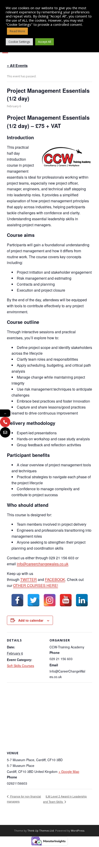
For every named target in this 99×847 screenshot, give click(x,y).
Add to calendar (30, 620)
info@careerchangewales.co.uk (42, 563)
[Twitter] (33, 600)
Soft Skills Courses (20, 665)
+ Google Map (68, 771)
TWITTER (28, 579)
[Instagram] (49, 600)
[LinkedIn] (82, 600)
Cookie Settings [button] (19, 42)
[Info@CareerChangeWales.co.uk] (5, 432)
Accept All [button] (44, 42)
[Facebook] (17, 600)
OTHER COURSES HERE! (35, 585)
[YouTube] (65, 600)
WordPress (77, 830)
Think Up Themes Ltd (40, 830)
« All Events (17, 65)
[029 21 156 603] (5, 422)
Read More (17, 31)
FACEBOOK (55, 579)
